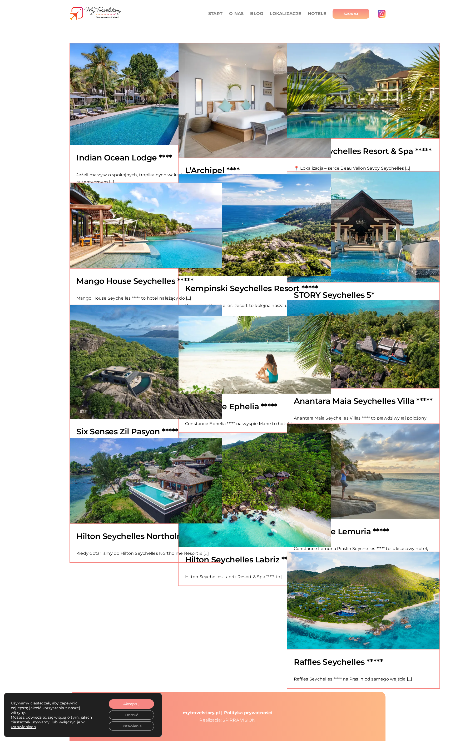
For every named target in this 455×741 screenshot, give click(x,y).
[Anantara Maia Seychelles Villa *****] (363, 344)
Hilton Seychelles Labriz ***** (241, 559)
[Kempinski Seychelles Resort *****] (255, 225)
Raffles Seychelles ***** (338, 662)
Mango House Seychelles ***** (134, 281)
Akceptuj (131, 704)
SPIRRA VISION (238, 720)
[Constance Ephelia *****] (255, 355)
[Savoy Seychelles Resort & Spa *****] (363, 90)
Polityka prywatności (248, 712)
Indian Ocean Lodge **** (124, 158)
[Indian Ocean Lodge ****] (146, 94)
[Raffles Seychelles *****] (363, 600)
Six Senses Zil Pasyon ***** (127, 431)
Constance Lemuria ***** (341, 531)
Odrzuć (131, 715)
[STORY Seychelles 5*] (363, 227)
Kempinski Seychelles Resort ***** (251, 288)
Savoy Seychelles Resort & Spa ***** (362, 151)
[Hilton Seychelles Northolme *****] (146, 480)
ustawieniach (23, 726)
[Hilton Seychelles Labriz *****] (255, 490)
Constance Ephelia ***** (231, 406)
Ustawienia (131, 726)
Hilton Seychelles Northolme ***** (142, 536)
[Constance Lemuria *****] (363, 471)
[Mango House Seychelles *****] (146, 225)
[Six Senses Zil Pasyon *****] (146, 362)
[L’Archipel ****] (255, 100)
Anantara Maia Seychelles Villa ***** (363, 401)
